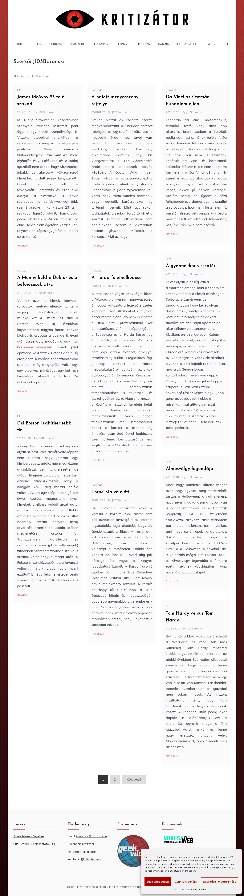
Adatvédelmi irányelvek (194, 889)
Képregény (142, 44)
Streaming (100, 44)
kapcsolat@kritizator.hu (91, 836)
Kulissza (97, 270)
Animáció (77, 44)
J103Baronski (46, 112)
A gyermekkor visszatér (190, 266)
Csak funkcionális (186, 881)
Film (39, 44)
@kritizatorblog (91, 859)
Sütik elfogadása (158, 881)
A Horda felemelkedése (117, 277)
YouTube (21, 44)
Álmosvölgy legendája (189, 469)
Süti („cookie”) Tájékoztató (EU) (34, 844)
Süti (177, 889)
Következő (134, 779)
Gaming (163, 44)
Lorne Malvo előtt (111, 492)
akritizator (89, 852)
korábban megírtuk (34, 347)
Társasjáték (186, 44)
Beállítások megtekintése (219, 881)
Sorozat (56, 44)
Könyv (122, 44)
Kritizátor (88, 844)
